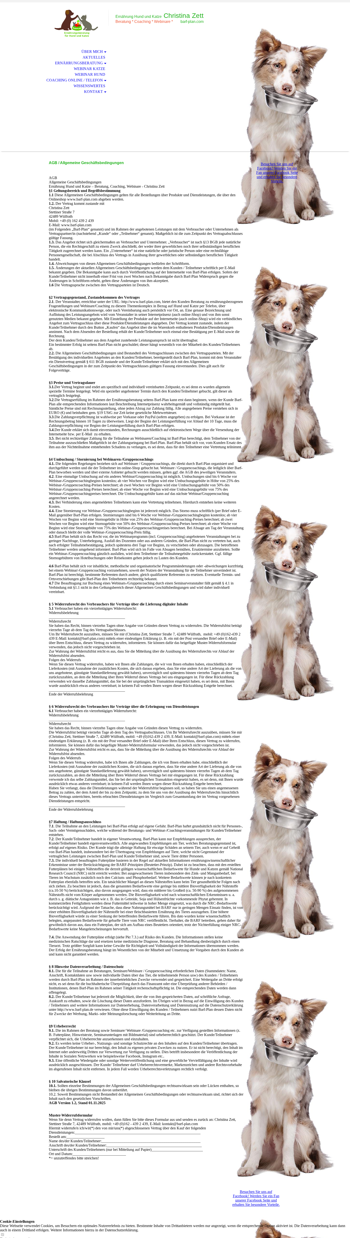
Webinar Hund (90, 74)
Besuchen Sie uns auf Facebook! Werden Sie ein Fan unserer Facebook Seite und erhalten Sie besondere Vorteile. (277, 172)
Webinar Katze (89, 69)
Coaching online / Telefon (74, 80)
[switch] (2, 1235)
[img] (76, 23)
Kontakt (93, 92)
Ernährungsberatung (79, 63)
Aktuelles (94, 57)
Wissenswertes (89, 86)
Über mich (92, 52)
